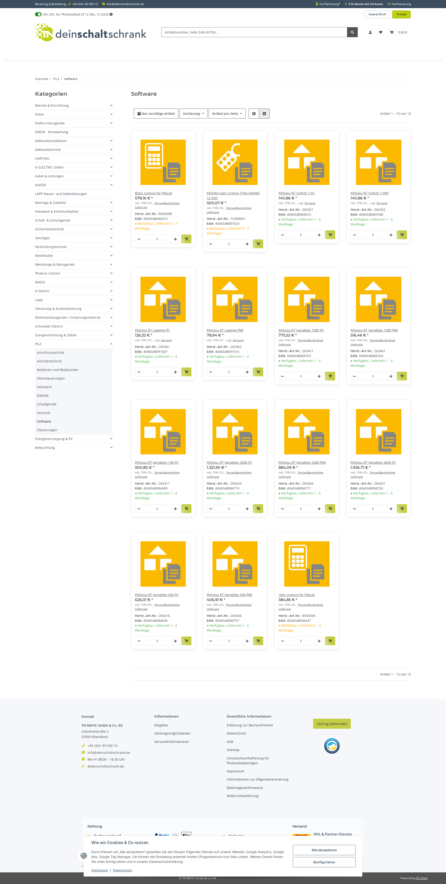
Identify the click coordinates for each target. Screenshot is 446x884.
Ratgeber (161, 725)
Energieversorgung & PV (53, 439)
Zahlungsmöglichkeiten (172, 733)
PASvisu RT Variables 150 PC (157, 462)
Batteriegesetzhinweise (245, 787)
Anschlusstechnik (50, 352)
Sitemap (233, 750)
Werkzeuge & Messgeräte (55, 264)
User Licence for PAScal (297, 595)
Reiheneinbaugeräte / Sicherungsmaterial (67, 317)
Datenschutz (236, 733)
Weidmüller (44, 255)
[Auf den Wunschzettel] (187, 138)
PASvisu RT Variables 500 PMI (229, 595)
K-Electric (42, 291)
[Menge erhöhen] (175, 239)
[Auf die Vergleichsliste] (175, 138)
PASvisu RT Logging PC (152, 330)
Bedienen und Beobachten (58, 370)
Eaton (39, 114)
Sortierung (191, 113)
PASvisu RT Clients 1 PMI (370, 193)
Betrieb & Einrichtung (52, 105)
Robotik (43, 395)
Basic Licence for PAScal (153, 193)
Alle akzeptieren (324, 850)
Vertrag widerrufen (332, 724)
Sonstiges (42, 238)
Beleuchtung (45, 447)
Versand (310, 203)
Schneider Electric (49, 326)
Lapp (39, 300)
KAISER (40, 185)
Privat (401, 14)
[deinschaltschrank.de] (90, 32)
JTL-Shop (421, 878)
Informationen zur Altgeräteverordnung (258, 779)
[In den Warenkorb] (186, 239)
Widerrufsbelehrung (243, 796)
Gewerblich (377, 14)
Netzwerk (44, 387)
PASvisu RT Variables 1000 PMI (374, 330)
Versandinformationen (171, 741)
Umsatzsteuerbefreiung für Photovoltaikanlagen (248, 760)
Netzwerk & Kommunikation (57, 211)
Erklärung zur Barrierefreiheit (250, 725)
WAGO (40, 282)
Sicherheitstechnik (49, 229)
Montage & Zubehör (50, 202)
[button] (370, 32)
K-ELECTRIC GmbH (49, 167)
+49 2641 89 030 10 (85, 4)
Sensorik (43, 413)
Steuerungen (47, 430)
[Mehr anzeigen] (111, 14)
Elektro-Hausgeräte (50, 123)
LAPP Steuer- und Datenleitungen (61, 194)
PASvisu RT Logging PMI (225, 330)
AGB (230, 741)
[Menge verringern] (139, 239)
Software (44, 421)
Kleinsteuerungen (51, 378)
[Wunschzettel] (380, 32)
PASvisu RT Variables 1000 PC (301, 330)
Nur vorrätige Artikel (158, 113)
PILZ (38, 344)
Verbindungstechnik (50, 247)
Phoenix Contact (47, 273)
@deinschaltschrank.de (106, 766)
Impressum (235, 771)
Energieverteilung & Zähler (56, 335)
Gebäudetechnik (48, 149)
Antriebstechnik (49, 361)
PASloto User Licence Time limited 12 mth (233, 195)
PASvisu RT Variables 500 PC (157, 595)
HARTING (42, 158)
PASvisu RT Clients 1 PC (297, 193)
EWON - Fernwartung (51, 132)
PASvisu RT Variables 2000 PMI (302, 462)
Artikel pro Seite (225, 113)
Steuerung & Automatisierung (58, 308)
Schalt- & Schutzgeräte (52, 220)
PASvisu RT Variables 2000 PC (229, 462)
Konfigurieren (324, 862)
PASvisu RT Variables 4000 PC (373, 462)
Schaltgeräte (46, 404)
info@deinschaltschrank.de (125, 4)
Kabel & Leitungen (49, 176)
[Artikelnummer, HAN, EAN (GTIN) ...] (352, 32)
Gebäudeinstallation (51, 141)
